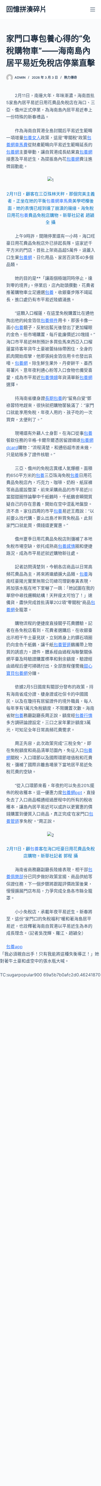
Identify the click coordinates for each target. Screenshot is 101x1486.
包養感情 (66, 546)
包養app (14, 946)
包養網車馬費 (59, 201)
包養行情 (83, 715)
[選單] (92, 9)
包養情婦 (49, 377)
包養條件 (49, 320)
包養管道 (62, 644)
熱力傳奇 (70, 77)
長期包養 (53, 398)
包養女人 (32, 137)
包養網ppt (72, 792)
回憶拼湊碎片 (26, 9)
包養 (24, 215)
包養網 (12, 152)
